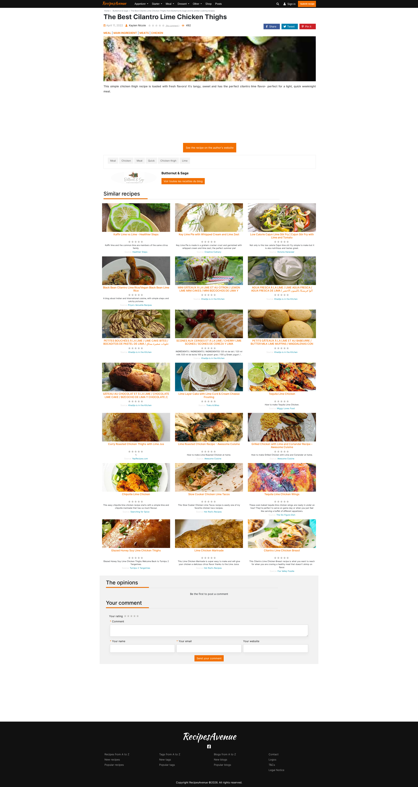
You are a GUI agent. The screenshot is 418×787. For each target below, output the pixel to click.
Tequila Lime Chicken (282, 393)
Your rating (116, 616)
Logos (272, 759)
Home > (107, 10)
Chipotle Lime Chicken (136, 494)
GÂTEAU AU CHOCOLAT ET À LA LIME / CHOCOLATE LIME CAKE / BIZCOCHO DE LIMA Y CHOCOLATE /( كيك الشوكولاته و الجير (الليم (136, 397)
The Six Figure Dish (285, 515)
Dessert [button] (182, 3)
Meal (113, 160)
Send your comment (209, 658)
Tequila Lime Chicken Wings (281, 494)
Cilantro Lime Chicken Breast (282, 550)
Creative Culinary (213, 252)
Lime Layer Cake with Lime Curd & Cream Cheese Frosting (209, 395)
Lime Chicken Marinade (209, 550)
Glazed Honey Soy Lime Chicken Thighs (136, 550)
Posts (218, 3)
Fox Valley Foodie (286, 571)
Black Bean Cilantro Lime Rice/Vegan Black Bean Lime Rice (136, 289)
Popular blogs (222, 764)
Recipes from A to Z (116, 754)
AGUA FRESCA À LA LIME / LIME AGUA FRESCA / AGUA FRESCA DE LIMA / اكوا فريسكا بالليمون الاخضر (282, 289)
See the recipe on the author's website (209, 147)
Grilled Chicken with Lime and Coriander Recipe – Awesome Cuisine (281, 445)
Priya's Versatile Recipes (140, 305)
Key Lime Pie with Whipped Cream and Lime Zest (209, 234)
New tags (165, 759)
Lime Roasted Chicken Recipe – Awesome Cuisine (209, 444)
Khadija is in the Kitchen (213, 299)
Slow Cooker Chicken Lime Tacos (209, 494)
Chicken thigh (168, 160)
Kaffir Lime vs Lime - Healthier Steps (136, 234)
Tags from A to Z (169, 754)
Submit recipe (307, 3)
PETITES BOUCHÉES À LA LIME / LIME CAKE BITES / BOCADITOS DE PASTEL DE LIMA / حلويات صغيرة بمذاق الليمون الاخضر (136, 343)
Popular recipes (114, 764)
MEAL (107, 33)
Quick (151, 160)
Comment (118, 621)
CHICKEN (157, 33)
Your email (185, 641)
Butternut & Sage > (121, 10)
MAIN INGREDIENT (125, 33)
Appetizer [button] (140, 3)
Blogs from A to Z (225, 754)
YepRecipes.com (140, 458)
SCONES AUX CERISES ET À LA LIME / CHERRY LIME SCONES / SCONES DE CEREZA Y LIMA (208, 342)
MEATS (144, 33)
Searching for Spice (139, 511)
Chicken (126, 160)
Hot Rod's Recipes (213, 511)
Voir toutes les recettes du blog (183, 181)
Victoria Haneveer (285, 252)
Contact (274, 754)
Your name (118, 641)
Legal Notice (276, 770)
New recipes (112, 759)
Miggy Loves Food (286, 408)
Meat (139, 160)
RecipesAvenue (114, 3)
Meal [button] (169, 3)
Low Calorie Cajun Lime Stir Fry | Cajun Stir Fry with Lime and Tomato (282, 236)
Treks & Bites (212, 405)
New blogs (220, 759)
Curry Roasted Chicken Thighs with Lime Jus (136, 444)
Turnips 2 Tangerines (140, 568)
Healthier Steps (139, 252)
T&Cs (272, 764)
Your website (251, 641)
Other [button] (196, 3)
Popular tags (167, 764)
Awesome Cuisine (212, 458)
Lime (185, 160)
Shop (208, 3)
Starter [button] (156, 3)
